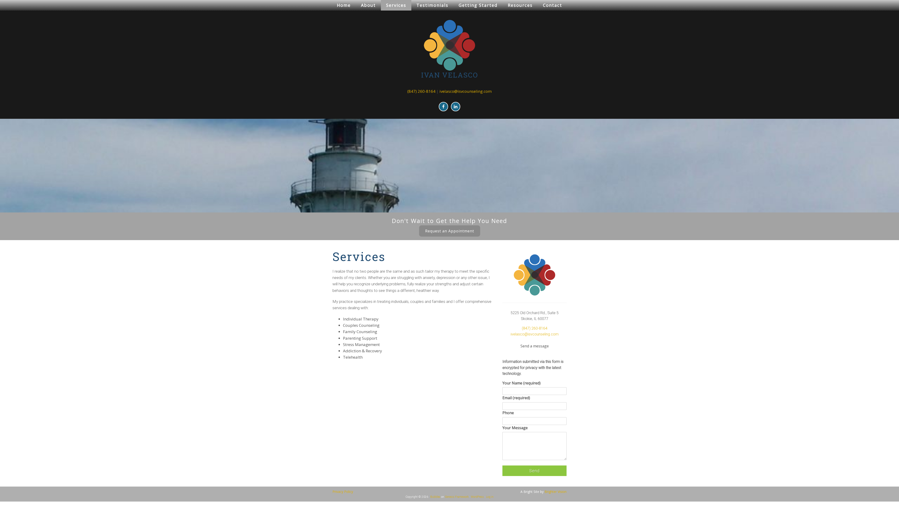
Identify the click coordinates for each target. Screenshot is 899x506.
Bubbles (435, 497)
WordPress (477, 497)
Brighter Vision (556, 491)
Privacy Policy (342, 491)
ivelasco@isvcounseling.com (465, 91)
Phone (508, 412)
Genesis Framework (457, 497)
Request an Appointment (449, 231)
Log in (490, 497)
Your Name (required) (521, 383)
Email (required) (516, 397)
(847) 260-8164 (421, 91)
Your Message (515, 427)
